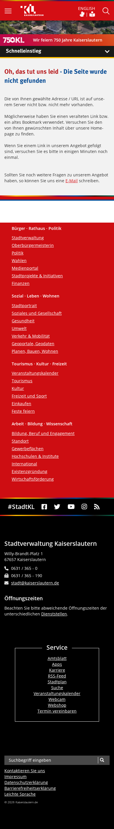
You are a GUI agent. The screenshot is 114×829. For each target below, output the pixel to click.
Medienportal (25, 268)
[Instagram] (84, 507)
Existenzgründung (29, 471)
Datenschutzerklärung (26, 782)
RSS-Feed (57, 676)
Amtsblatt (57, 658)
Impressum (15, 776)
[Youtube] (71, 507)
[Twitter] (57, 507)
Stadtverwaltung (28, 237)
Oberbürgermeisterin (33, 245)
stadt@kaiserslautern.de (35, 583)
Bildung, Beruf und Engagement (43, 433)
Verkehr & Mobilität (31, 336)
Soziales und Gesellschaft (37, 313)
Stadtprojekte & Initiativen (37, 275)
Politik (17, 253)
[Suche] (102, 760)
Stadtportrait (24, 305)
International (24, 464)
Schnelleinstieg (23, 51)
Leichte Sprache (20, 794)
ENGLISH (86, 8)
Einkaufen (21, 403)
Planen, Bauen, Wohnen (35, 351)
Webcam (57, 699)
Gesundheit (23, 321)
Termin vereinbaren (57, 711)
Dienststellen (54, 614)
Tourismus (22, 380)
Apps (57, 664)
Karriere (57, 670)
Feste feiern (23, 411)
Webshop (57, 705)
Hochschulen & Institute (35, 456)
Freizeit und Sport (29, 396)
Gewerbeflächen (28, 448)
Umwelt (19, 328)
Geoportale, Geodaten (33, 343)
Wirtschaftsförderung (33, 479)
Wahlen (19, 260)
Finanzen (21, 283)
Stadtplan (57, 681)
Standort (20, 441)
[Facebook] (44, 507)
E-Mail (71, 180)
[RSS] (97, 507)
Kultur (18, 388)
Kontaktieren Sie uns (24, 770)
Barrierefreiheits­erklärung (30, 788)
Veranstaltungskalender (35, 373)
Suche (57, 687)
